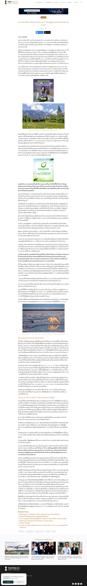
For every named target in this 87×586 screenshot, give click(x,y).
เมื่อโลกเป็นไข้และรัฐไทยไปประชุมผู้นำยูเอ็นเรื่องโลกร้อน (34, 516)
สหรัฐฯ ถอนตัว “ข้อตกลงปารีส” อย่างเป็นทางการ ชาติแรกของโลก (36, 521)
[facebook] (73, 584)
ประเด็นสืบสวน (39, 2)
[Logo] (12, 2)
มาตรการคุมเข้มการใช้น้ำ (50, 365)
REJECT (19, 582)
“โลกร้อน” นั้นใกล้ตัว (25, 523)
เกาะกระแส (48, 2)
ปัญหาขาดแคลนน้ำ (39, 531)
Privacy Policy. (15, 578)
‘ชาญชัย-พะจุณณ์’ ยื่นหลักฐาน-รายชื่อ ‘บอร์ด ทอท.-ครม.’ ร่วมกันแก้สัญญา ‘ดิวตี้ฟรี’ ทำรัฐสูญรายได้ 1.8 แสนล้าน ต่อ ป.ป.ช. (70, 558)
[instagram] (78, 584)
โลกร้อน (54, 531)
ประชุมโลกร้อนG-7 (29, 531)
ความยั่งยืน (55, 2)
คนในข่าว (76, 2)
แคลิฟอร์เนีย (48, 531)
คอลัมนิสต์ (69, 2)
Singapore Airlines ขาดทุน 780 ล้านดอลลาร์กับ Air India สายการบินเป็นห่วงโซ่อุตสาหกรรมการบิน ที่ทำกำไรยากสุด (17, 558)
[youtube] (81, 584)
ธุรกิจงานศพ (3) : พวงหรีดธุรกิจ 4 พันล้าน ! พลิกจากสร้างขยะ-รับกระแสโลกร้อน (40, 514)
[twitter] (76, 584)
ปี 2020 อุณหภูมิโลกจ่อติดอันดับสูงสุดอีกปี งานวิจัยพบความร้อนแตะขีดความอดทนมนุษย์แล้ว (43, 518)
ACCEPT (8, 582)
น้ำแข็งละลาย (21, 531)
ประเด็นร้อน (63, 2)
